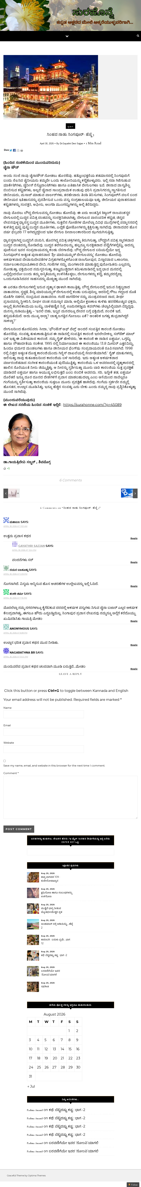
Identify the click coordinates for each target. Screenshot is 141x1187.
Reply (134, 538)
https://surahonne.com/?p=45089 (92, 405)
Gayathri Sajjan (31, 546)
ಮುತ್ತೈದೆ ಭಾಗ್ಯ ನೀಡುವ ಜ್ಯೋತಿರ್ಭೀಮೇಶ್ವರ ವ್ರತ (51, 910)
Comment (11, 773)
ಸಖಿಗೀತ (45, 986)
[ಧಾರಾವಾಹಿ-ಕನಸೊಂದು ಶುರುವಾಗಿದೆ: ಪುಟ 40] (130, 493)
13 (54, 1049)
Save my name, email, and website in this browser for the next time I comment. (54, 765)
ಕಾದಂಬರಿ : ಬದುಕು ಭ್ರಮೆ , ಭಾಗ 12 (55, 941)
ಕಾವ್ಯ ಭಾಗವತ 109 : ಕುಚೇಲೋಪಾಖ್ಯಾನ (50, 878)
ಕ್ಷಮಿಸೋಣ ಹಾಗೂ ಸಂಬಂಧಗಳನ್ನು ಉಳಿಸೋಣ (56, 894)
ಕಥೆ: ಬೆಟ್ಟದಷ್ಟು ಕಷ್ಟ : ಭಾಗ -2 (54, 955)
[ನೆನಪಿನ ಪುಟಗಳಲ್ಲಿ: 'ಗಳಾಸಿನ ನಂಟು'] (11, 493)
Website (8, 742)
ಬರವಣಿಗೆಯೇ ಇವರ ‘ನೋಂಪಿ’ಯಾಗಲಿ (50, 972)
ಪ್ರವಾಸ (70, 126)
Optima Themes (37, 1175)
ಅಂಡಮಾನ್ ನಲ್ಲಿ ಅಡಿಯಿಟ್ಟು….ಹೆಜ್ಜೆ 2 (57, 925)
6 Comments (70, 480)
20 (55, 1058)
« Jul (31, 1086)
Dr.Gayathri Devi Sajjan (71, 143)
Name (7, 707)
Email (7, 725)
